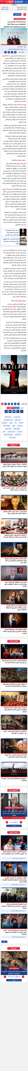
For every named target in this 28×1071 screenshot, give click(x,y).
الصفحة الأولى (18, 434)
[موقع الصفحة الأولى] (14, 2)
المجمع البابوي (18, 420)
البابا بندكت (19, 431)
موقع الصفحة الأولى (8, 434)
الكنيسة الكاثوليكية (8, 420)
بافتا (16, 423)
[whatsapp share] (9, 52)
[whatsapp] (2, 404)
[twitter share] (12, 52)
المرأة (4, 431)
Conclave (21, 423)
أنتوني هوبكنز (17, 429)
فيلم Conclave (21, 104)
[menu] (26, 1)
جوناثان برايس (8, 429)
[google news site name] (21, 411)
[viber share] (5, 52)
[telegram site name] (14, 411)
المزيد (14, 826)
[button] (21, 822)
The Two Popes (6, 426)
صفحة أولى (17, 14)
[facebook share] (15, 52)
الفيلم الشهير (12, 306)
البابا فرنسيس (11, 191)
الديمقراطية (4, 423)
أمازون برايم (19, 426)
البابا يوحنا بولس (11, 431)
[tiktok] (6, 411)
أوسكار (10, 423)
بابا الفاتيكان (6, 56)
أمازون (13, 426)
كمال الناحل (21, 47)
